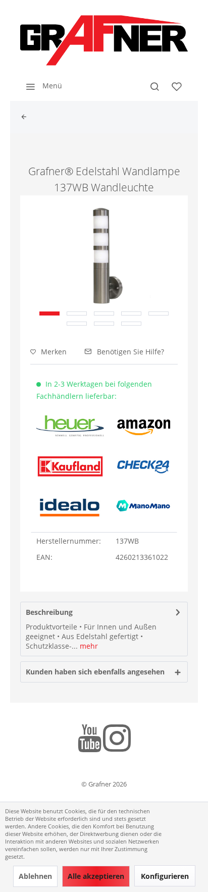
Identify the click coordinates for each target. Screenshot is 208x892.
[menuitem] (41, 86)
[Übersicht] (26, 117)
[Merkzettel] (177, 86)
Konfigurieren (165, 876)
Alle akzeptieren (96, 876)
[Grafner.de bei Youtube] (89, 740)
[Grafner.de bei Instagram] (117, 740)
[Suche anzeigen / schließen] (154, 86)
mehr (88, 646)
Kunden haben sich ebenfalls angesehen (95, 671)
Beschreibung (49, 612)
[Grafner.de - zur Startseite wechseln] (104, 40)
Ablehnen (35, 876)
